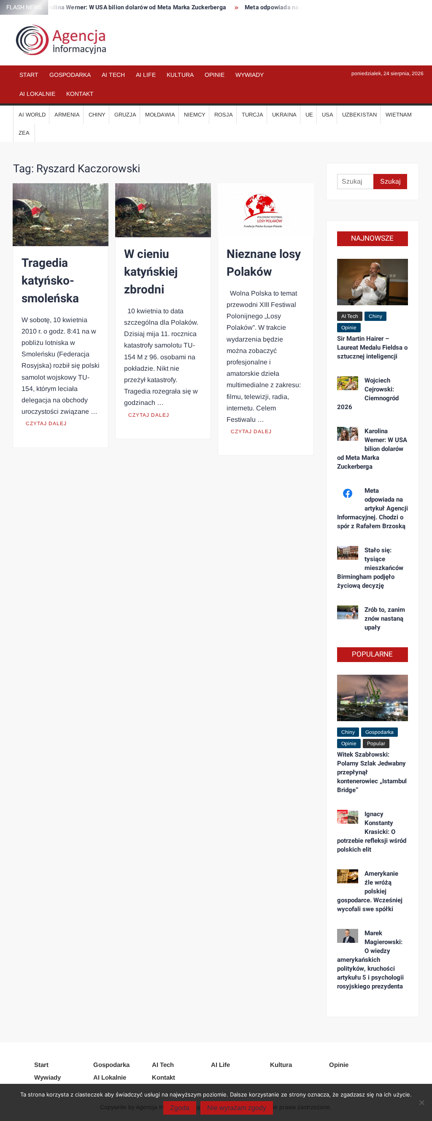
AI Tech (113, 74)
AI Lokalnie (37, 93)
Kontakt (80, 93)
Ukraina (284, 114)
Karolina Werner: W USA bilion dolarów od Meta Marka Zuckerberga (122, 7)
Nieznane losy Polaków (264, 263)
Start (28, 74)
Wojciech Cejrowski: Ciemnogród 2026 (368, 394)
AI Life (146, 74)
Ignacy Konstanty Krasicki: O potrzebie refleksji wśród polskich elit (371, 831)
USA (327, 114)
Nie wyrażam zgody (236, 1107)
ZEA (24, 133)
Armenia (67, 114)
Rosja (223, 114)
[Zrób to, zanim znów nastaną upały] (348, 612)
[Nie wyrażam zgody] (421, 1102)
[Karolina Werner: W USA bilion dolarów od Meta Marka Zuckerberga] (348, 433)
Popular (376, 743)
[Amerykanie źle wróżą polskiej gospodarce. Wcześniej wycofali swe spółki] (348, 875)
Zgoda (179, 1107)
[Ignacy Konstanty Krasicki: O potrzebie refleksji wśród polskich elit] (348, 816)
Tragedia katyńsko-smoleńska (50, 281)
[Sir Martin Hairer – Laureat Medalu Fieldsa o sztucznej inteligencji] (372, 281)
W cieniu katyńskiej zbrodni (151, 272)
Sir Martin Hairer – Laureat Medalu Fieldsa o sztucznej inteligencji (372, 347)
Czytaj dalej (46, 423)
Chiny (97, 114)
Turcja (252, 114)
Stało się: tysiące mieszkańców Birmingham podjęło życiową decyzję (370, 568)
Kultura (180, 74)
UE (309, 114)
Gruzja (125, 114)
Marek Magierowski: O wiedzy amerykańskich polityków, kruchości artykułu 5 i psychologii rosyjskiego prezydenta (370, 959)
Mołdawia (160, 114)
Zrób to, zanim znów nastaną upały (384, 618)
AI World (32, 114)
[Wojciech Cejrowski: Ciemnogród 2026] (348, 382)
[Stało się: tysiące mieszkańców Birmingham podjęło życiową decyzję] (348, 552)
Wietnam (399, 114)
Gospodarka (70, 74)
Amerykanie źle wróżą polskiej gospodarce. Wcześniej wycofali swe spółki (369, 891)
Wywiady (249, 74)
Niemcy (194, 114)
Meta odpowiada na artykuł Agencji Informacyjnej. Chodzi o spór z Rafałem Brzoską (372, 508)
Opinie (214, 74)
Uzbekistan (359, 114)
